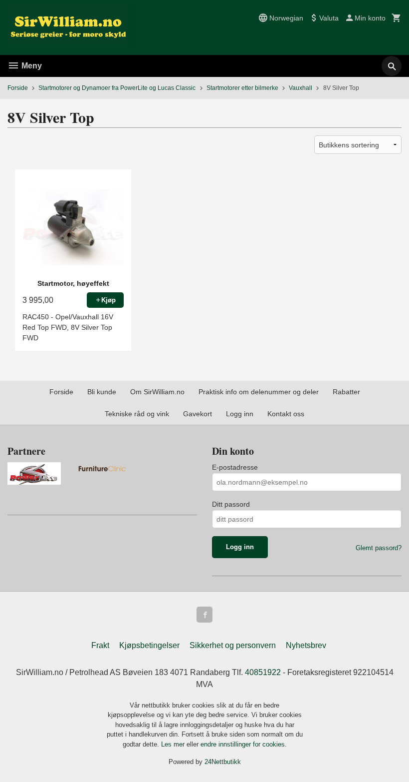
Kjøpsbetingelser (149, 645)
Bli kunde (101, 392)
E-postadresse (235, 467)
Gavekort (197, 414)
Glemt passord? (379, 548)
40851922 (263, 672)
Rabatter (346, 392)
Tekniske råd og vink (137, 414)
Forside (17, 87)
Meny (30, 65)
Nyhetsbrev (306, 645)
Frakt (100, 645)
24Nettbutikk (222, 762)
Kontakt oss (285, 414)
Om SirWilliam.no (157, 392)
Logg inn (239, 414)
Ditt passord (231, 504)
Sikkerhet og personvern (233, 645)
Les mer (174, 744)
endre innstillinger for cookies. (244, 744)
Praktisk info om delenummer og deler (259, 392)
